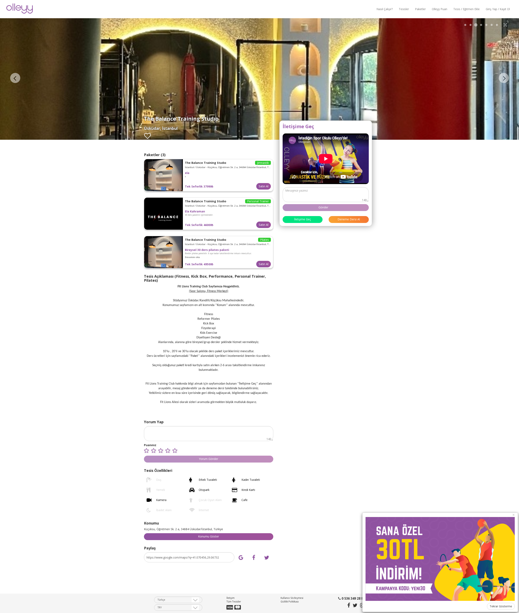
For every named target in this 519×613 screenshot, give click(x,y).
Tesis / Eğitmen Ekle (466, 9)
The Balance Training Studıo (205, 163)
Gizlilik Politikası (290, 601)
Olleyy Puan (439, 9)
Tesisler (404, 9)
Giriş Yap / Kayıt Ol (498, 9)
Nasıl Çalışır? (384, 9)
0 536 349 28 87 (353, 599)
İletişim (230, 598)
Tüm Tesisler (233, 601)
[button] (192, 257)
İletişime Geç (302, 219)
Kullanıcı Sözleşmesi (292, 598)
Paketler (420, 9)
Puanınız (150, 445)
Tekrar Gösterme (501, 606)
